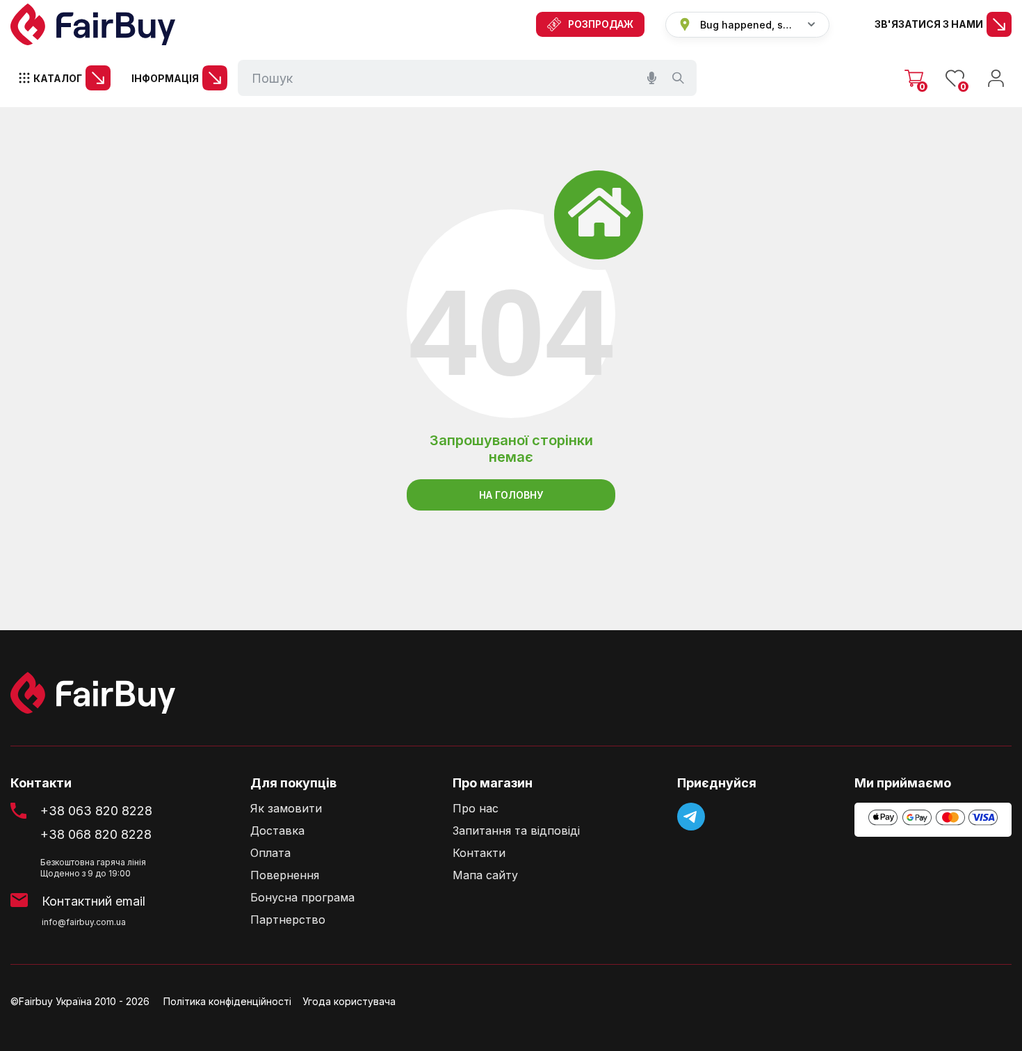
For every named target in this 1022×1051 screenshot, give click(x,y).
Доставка (277, 831)
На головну (511, 495)
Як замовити (286, 809)
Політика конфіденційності (227, 1001)
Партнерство (287, 920)
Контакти (479, 853)
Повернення (284, 875)
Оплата (270, 853)
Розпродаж (600, 24)
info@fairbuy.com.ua (84, 922)
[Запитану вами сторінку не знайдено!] (92, 24)
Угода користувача (349, 1001)
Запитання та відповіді (516, 831)
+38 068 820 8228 (96, 834)
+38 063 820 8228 (96, 810)
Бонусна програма (302, 898)
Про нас (475, 809)
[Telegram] (691, 817)
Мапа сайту (485, 875)
